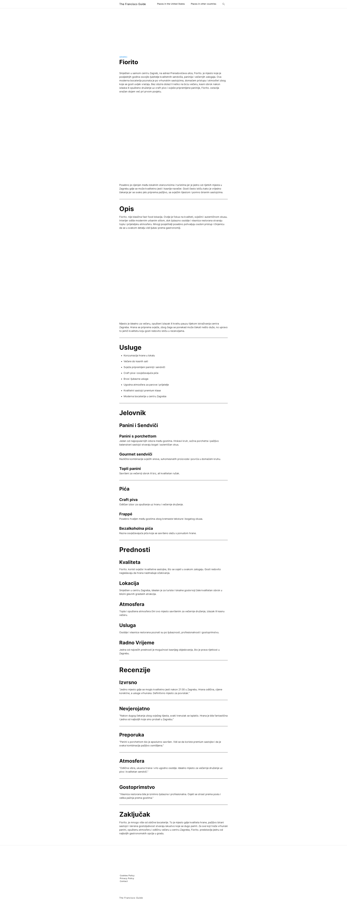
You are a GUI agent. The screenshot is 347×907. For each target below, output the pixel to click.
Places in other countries (203, 3)
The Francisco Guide (132, 4)
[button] (224, 4)
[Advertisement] (173, 29)
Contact (124, 881)
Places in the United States (171, 3)
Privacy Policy (127, 878)
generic (123, 57)
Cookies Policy (127, 875)
